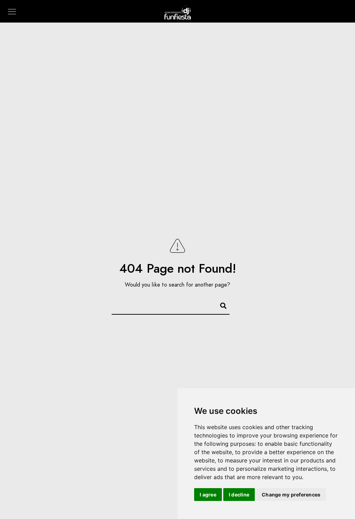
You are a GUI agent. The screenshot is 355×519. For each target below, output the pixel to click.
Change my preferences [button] (291, 494)
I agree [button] (208, 494)
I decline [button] (239, 494)
